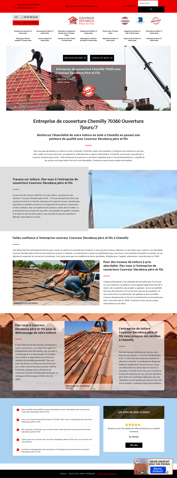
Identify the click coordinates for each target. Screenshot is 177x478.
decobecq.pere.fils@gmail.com (83, 6)
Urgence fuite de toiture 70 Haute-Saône (132, 39)
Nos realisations (74, 58)
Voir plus (134, 445)
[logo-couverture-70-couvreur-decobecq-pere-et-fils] (82, 20)
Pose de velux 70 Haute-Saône (110, 32)
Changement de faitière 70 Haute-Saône (88, 32)
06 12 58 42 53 (30, 23)
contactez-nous (100, 58)
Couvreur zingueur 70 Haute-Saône (45, 39)
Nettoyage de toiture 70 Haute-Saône (154, 39)
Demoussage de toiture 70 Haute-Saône (44, 32)
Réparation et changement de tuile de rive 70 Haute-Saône (66, 33)
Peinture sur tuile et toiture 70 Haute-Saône (66, 39)
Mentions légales (107, 474)
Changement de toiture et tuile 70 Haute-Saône (132, 32)
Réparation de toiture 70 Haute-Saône (110, 39)
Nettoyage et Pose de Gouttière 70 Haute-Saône (23, 39)
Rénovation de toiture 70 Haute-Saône (154, 32)
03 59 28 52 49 (31, 17)
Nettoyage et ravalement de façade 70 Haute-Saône (88, 39)
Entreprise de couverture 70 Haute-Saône (23, 32)
